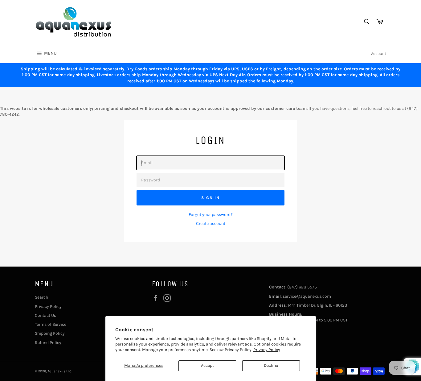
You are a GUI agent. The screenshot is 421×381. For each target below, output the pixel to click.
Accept (207, 365)
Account (378, 53)
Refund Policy (48, 342)
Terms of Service (50, 324)
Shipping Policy (50, 333)
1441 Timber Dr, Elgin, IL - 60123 (317, 305)
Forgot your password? (211, 214)
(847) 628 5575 (302, 287)
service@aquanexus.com (307, 296)
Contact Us (45, 315)
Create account (210, 223)
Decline (271, 365)
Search (41, 297)
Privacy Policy (266, 349)
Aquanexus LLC (59, 371)
